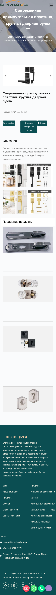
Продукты (7, 497)
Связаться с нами (11, 515)
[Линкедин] (14, 585)
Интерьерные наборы (41, 515)
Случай (6, 503)
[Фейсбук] (6, 585)
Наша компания (10, 491)
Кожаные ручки (38, 509)
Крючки (34, 497)
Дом (10, 36)
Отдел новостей (10, 509)
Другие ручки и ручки (41, 527)
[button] (51, 5)
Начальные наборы (23, 36)
